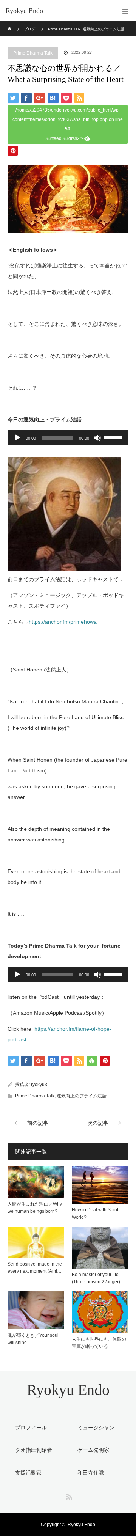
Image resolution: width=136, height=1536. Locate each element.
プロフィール (31, 1427)
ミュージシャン (95, 1427)
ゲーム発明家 (93, 1450)
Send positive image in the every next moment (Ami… (35, 1267)
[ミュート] (97, 438)
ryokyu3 (39, 1084)
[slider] (114, 437)
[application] (68, 437)
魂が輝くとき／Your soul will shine (33, 1339)
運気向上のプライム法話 (82, 1096)
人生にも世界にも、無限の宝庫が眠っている (99, 1342)
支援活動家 (28, 1473)
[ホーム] (10, 24)
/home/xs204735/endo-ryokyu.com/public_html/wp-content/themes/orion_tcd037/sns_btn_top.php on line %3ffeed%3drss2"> (67, 124)
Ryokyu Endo (24, 10)
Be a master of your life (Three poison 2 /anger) (96, 1278)
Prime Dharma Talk (33, 53)
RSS (68, 1495)
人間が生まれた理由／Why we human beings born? (35, 1207)
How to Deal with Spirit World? (95, 1213)
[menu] (125, 10)
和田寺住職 (90, 1473)
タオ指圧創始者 (33, 1450)
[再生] (17, 438)
